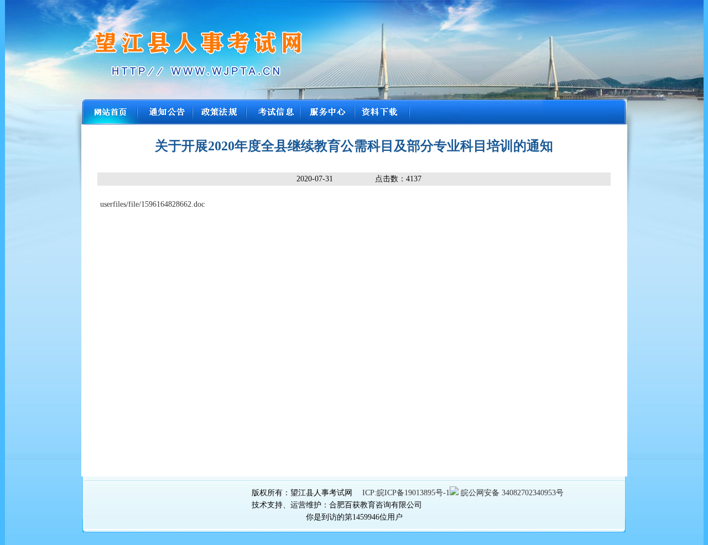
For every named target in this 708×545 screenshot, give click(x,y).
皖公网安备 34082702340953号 (511, 493)
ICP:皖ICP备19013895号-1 (406, 493)
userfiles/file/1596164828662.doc (152, 204)
